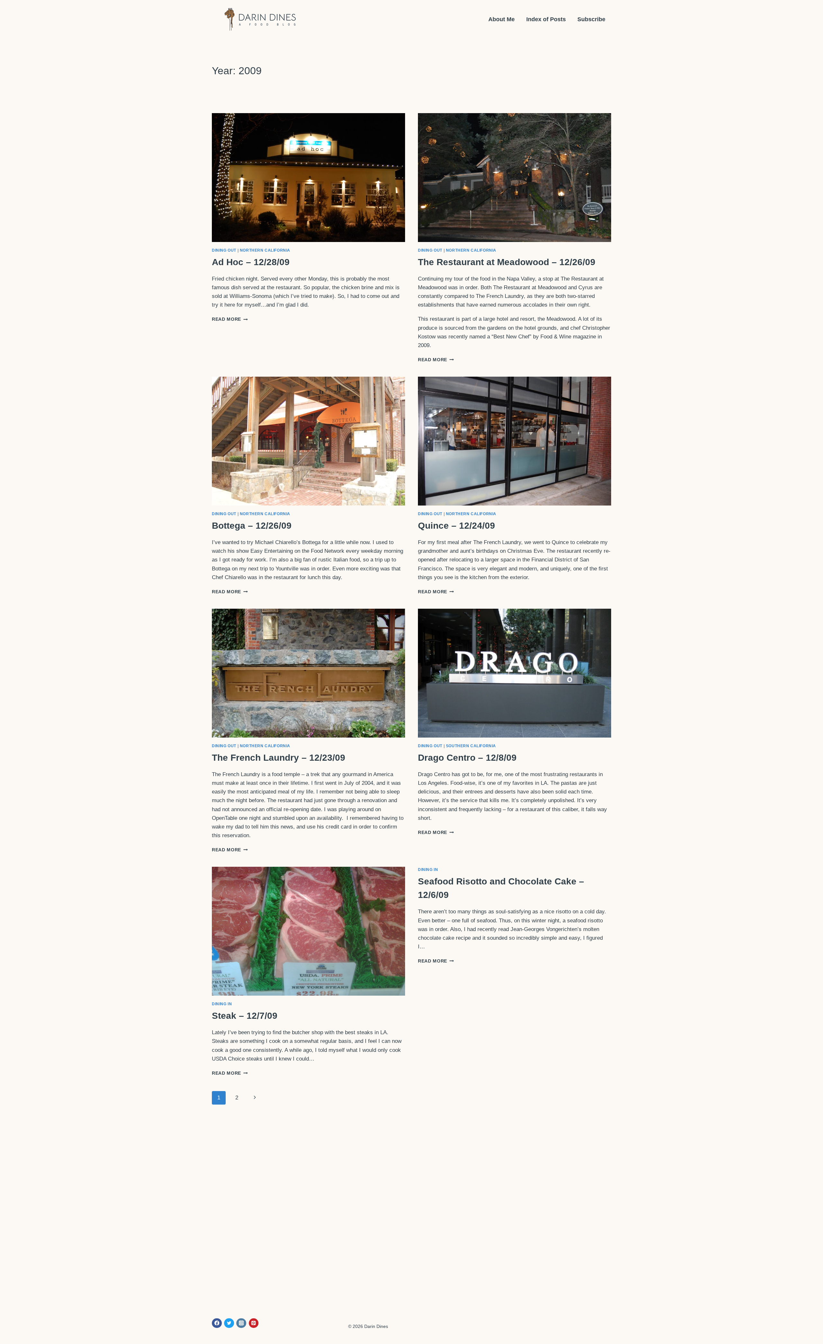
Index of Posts (546, 19)
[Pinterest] (254, 1323)
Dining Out (224, 250)
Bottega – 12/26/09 (252, 526)
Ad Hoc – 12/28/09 (251, 262)
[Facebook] (217, 1323)
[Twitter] (229, 1323)
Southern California (471, 746)
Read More (230, 319)
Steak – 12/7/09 (244, 1016)
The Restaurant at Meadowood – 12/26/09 (506, 262)
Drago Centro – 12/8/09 (467, 758)
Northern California (265, 250)
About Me (501, 19)
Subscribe (591, 19)
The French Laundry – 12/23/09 (278, 758)
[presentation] (308, 177)
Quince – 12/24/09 (456, 526)
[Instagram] (241, 1323)
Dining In (222, 1004)
